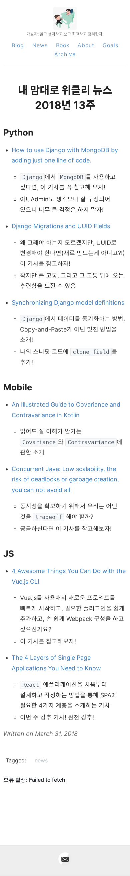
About (86, 45)
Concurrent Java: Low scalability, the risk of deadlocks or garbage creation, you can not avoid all (65, 479)
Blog (18, 45)
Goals (110, 45)
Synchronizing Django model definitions (68, 302)
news (41, 760)
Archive (65, 54)
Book (62, 45)
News (40, 45)
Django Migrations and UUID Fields (61, 226)
